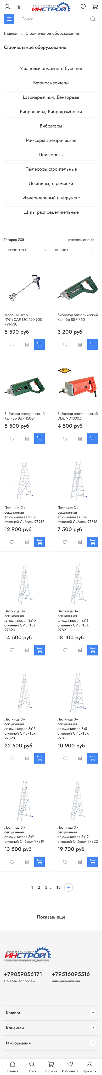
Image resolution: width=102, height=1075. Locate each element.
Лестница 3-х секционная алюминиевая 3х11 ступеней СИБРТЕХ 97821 (73, 620)
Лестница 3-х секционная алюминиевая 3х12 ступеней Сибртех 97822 (78, 834)
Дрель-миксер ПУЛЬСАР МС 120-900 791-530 (23, 319)
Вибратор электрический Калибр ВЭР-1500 (24, 416)
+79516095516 (71, 974)
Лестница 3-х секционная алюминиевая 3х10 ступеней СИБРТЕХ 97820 (20, 620)
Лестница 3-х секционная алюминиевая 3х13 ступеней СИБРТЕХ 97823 (20, 729)
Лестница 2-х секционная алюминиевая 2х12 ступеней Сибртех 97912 (24, 514)
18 (58, 887)
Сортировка (17, 250)
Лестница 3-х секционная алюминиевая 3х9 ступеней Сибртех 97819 (24, 834)
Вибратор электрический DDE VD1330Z (78, 416)
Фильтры (61, 250)
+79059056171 (23, 974)
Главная (11, 33)
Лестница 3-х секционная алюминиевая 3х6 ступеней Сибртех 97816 (77, 514)
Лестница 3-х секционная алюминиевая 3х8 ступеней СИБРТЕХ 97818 (73, 729)
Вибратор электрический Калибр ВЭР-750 (78, 317)
